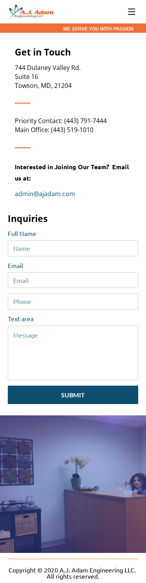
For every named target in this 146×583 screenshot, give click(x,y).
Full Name (22, 233)
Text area (20, 318)
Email (15, 265)
